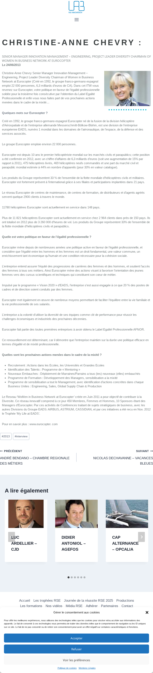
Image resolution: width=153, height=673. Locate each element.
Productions (125, 600)
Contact (127, 606)
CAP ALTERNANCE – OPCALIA (125, 543)
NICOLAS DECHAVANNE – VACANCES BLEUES (123, 457)
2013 (6, 436)
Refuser (76, 649)
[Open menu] (76, 19)
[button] (147, 612)
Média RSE (74, 606)
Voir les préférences (76, 660)
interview (21, 436)
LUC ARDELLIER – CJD (24, 543)
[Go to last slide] (11, 537)
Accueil (24, 600)
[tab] (69, 577)
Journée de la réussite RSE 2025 (88, 600)
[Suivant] (141, 537)
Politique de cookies (67, 668)
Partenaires (109, 606)
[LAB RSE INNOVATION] (76, 7)
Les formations (31, 606)
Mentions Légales (87, 668)
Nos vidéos (54, 606)
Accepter (76, 638)
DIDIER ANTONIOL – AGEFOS (74, 543)
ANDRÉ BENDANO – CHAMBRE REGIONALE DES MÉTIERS (35, 457)
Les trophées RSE (47, 600)
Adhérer (92, 606)
